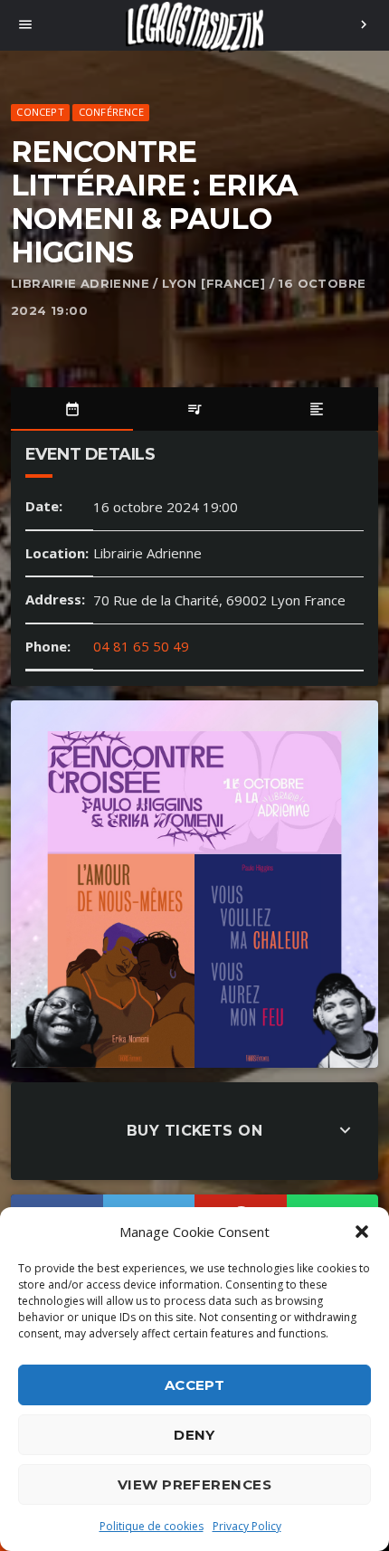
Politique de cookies (152, 1526)
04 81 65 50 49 (141, 646)
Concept (40, 112)
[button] (362, 1232)
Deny (194, 1434)
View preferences (194, 1484)
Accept (195, 1385)
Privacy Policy (247, 1526)
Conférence (111, 112)
